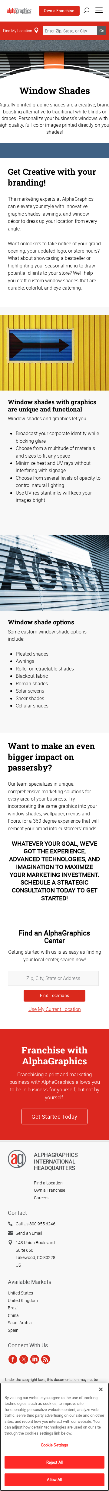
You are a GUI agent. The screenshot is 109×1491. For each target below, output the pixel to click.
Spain (13, 1330)
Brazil (13, 1308)
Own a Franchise (59, 10)
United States (20, 1293)
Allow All (54, 1479)
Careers (41, 1198)
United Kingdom (23, 1300)
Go (101, 30)
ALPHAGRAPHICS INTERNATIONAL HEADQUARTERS (56, 1161)
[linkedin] (35, 1359)
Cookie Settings (54, 1445)
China (13, 1315)
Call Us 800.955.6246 (35, 1224)
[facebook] (13, 1359)
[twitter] (24, 1359)
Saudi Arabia (20, 1322)
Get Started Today (54, 1116)
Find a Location (48, 1183)
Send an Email (29, 1233)
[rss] (46, 1359)
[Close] (100, 1389)
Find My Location (17, 30)
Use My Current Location (54, 1009)
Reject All (54, 1462)
